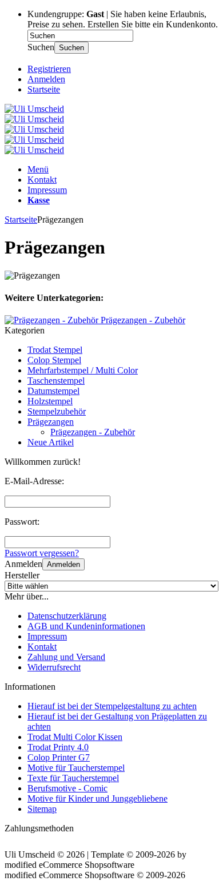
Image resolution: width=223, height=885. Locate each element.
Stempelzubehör (56, 411)
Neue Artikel (50, 442)
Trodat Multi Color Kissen (74, 737)
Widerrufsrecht (54, 667)
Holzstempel (50, 401)
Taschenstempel (56, 380)
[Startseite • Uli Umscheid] (34, 109)
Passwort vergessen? (42, 553)
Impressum (47, 190)
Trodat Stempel (54, 350)
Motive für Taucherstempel (76, 768)
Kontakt (42, 179)
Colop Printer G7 (58, 757)
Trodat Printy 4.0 (58, 747)
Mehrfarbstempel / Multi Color (82, 370)
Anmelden (63, 564)
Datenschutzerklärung (66, 616)
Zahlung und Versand (66, 657)
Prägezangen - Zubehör (92, 432)
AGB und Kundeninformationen (86, 626)
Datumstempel (53, 391)
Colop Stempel (54, 360)
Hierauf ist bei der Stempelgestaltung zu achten (112, 706)
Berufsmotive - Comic (67, 788)
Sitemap (42, 809)
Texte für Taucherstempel (73, 778)
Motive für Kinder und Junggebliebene (97, 798)
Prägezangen (50, 422)
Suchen (71, 47)
